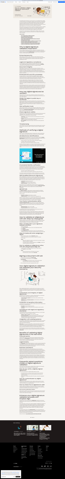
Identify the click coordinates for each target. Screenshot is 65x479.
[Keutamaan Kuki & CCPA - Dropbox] (11, 474)
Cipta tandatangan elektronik (23, 454)
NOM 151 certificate (24, 190)
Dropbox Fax (14, 450)
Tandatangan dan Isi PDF (24, 451)
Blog (15, 6)
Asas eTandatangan (18, 6)
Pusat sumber (39, 450)
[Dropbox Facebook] (15, 463)
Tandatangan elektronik (24, 448)
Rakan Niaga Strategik (40, 456)
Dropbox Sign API (32, 409)
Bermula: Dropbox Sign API (32, 455)
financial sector (27, 338)
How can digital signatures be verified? (27, 36)
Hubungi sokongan (32, 450)
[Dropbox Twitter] (13, 463)
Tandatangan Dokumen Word (24, 457)
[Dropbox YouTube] (16, 463)
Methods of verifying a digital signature (27, 37)
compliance (42, 64)
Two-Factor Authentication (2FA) (24, 202)
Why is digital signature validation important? (27, 35)
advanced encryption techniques (29, 109)
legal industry (23, 343)
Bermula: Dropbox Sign (32, 453)
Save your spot (41, 0)
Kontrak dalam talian (23, 452)
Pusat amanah (39, 453)
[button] (10, 2)
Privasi (47, 450)
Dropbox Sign (34, 400)
